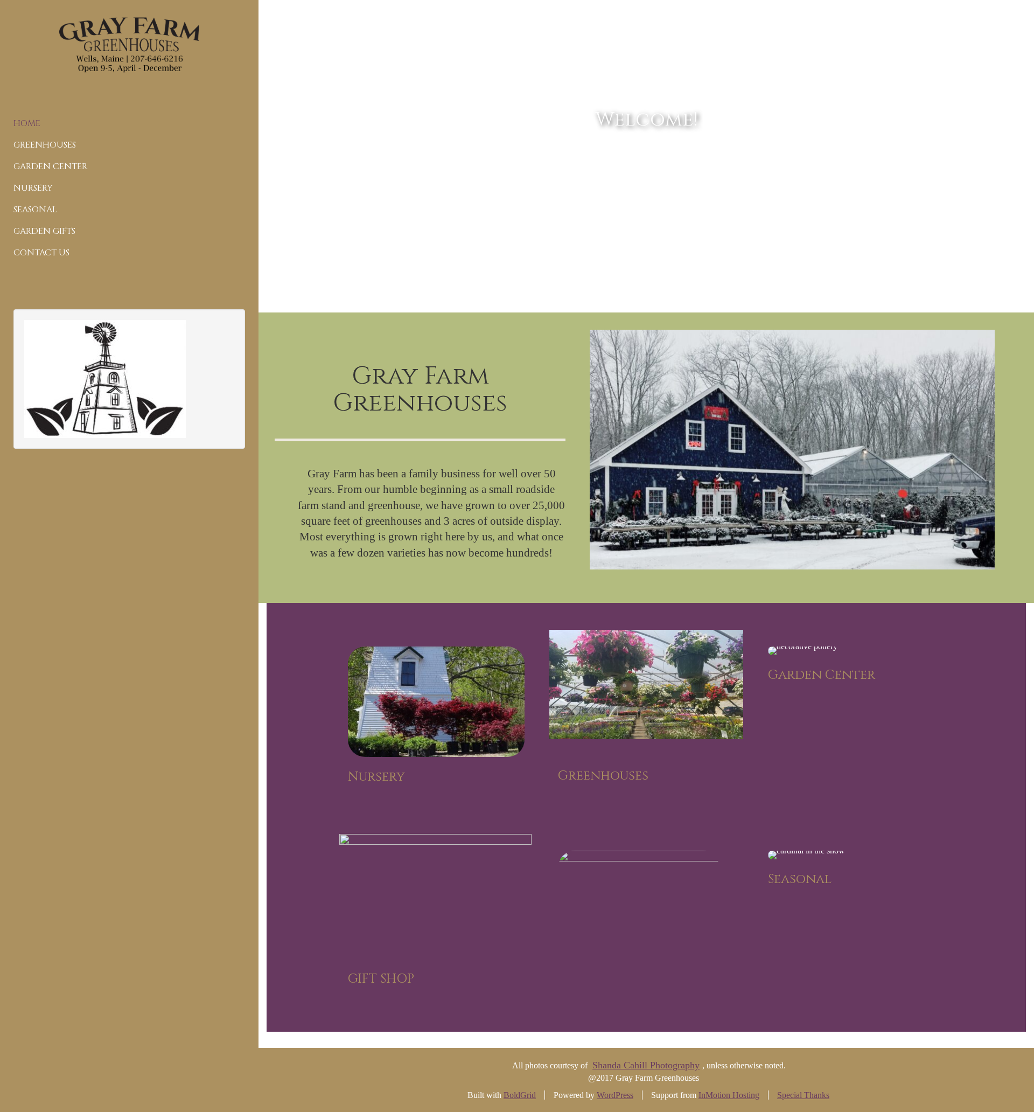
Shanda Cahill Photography (646, 1065)
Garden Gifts (44, 231)
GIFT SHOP (381, 979)
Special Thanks (803, 1095)
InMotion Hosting (728, 1095)
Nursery (33, 188)
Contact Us (41, 253)
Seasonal (35, 210)
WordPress (615, 1095)
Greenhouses (44, 145)
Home (26, 123)
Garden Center (50, 166)
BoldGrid (520, 1095)
